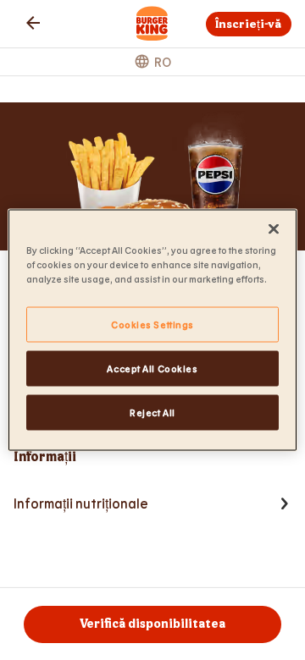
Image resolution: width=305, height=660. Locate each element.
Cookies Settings (152, 324)
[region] (152, 330)
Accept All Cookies (152, 368)
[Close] (273, 229)
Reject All (152, 412)
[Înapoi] (33, 23)
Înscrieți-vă (248, 24)
